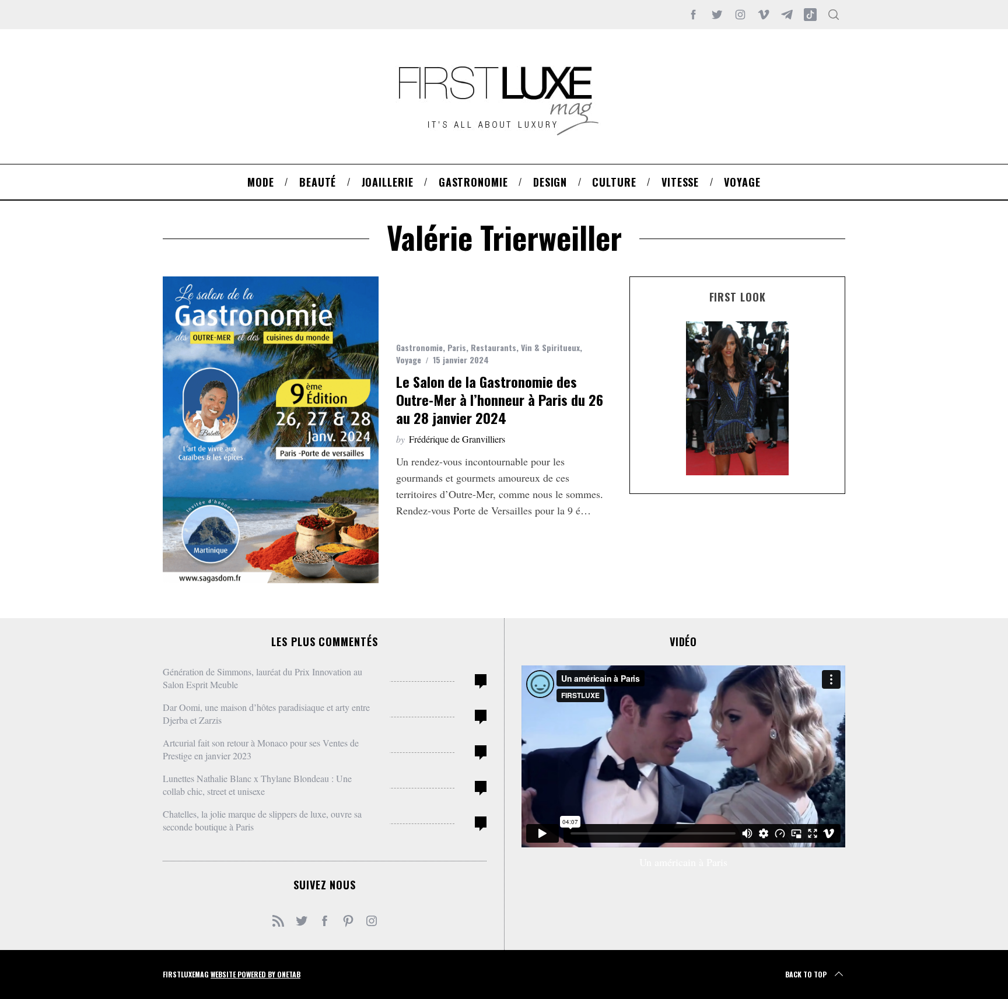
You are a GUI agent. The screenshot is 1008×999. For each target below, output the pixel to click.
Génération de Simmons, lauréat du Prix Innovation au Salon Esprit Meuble (262, 677)
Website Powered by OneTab (255, 974)
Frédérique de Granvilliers (457, 439)
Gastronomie (419, 347)
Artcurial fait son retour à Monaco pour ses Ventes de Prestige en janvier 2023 (261, 749)
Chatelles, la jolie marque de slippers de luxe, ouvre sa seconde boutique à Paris (262, 820)
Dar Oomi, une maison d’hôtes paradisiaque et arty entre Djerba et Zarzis (266, 713)
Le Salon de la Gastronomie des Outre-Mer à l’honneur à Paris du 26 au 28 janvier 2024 (499, 399)
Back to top (806, 974)
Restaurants (493, 347)
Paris (456, 347)
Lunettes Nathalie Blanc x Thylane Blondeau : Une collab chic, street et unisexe (257, 784)
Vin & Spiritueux (550, 347)
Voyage (408, 359)
